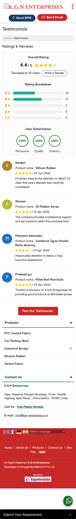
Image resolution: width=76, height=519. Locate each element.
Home (7, 38)
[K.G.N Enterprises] (36, 7)
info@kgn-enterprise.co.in (31, 415)
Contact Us (55, 447)
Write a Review (54, 73)
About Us (22, 447)
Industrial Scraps (16, 348)
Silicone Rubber (15, 356)
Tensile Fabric (13, 364)
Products (11, 323)
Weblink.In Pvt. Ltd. (44, 467)
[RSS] (42, 452)
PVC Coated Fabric (17, 333)
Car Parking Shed (16, 341)
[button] (30, 407)
